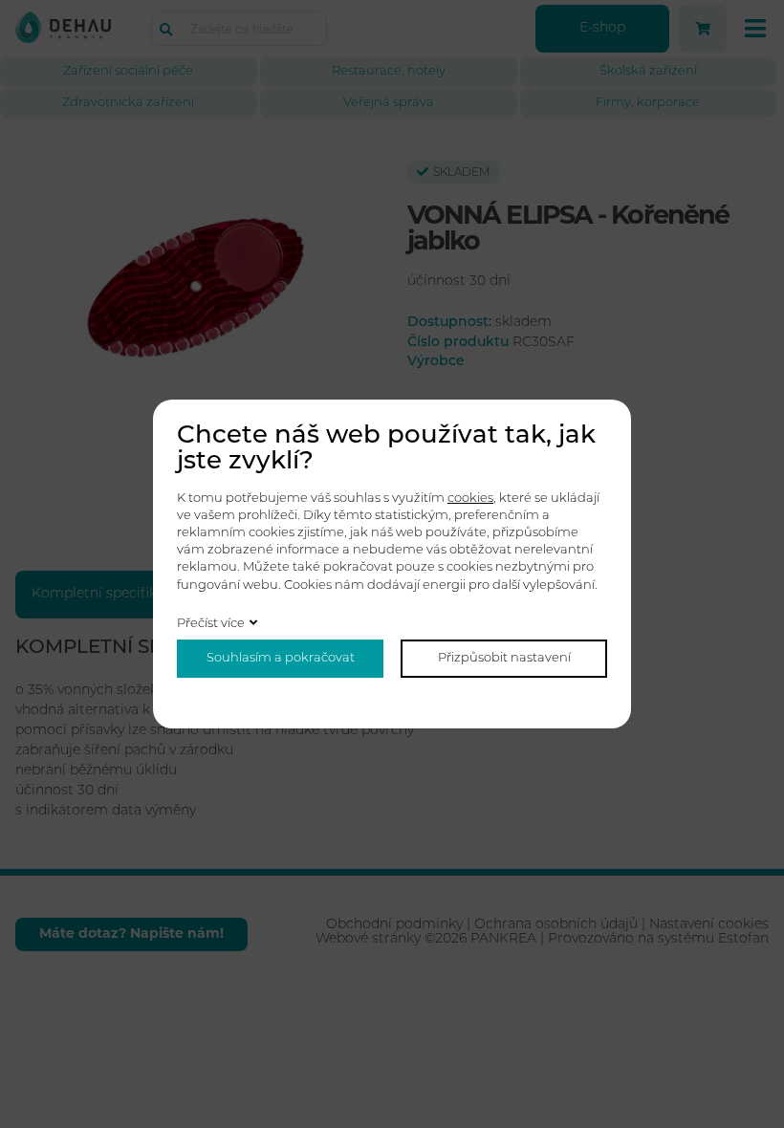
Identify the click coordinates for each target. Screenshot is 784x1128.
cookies (470, 498)
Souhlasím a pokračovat (281, 658)
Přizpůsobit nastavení (504, 658)
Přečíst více (211, 624)
